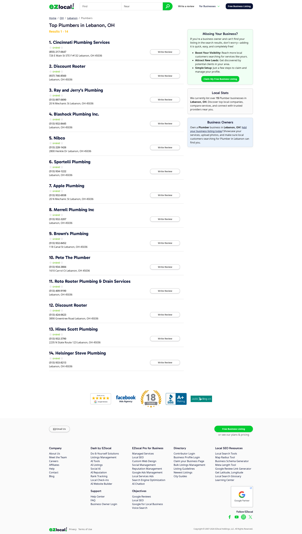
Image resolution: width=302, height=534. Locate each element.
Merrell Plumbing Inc (74, 209)
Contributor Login (184, 453)
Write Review (165, 51)
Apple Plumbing (68, 185)
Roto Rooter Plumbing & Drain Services (93, 281)
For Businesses (207, 6)
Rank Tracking (99, 476)
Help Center (98, 496)
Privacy (72, 529)
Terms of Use (85, 529)
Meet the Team (58, 457)
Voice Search (139, 508)
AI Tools (95, 461)
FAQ (93, 500)
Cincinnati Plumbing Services (81, 42)
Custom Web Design (144, 461)
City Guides (180, 476)
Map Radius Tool (225, 457)
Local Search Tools (226, 453)
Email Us (61, 428)
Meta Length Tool (225, 465)
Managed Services (143, 453)
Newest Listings (183, 472)
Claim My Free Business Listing (220, 78)
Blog (51, 476)
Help (52, 468)
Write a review (186, 6)
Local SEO (138, 457)
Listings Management (103, 457)
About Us (54, 453)
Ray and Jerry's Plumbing (78, 90)
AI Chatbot (138, 484)
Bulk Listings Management (189, 465)
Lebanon (72, 18)
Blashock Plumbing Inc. (76, 114)
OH (62, 18)
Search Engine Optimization (148, 480)
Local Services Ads (143, 476)
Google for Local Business (147, 504)
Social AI (96, 468)
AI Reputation (99, 472)
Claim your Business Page (189, 461)
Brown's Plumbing (71, 233)
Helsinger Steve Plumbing (80, 353)
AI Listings (97, 465)
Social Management (144, 465)
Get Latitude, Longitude (229, 472)
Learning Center (224, 480)
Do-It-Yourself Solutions (105, 453)
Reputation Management (147, 468)
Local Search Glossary (228, 476)
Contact (53, 472)
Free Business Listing (233, 428)
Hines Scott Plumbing (76, 329)
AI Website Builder (101, 484)
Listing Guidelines (184, 468)
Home (52, 18)
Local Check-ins (100, 480)
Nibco (59, 138)
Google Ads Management (147, 472)
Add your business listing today (218, 129)
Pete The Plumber (72, 257)
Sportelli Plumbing (72, 161)
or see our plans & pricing (233, 434)
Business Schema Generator (232, 461)
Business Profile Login (187, 457)
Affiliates (54, 465)
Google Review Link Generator (233, 468)
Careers (53, 461)
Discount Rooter (69, 66)
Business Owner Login (104, 504)
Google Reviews (141, 496)
